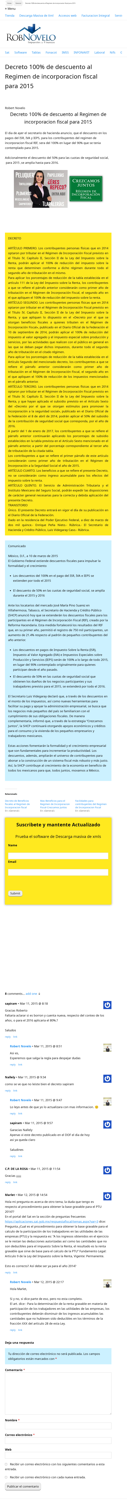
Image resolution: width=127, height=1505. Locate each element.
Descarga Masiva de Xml (36, 15)
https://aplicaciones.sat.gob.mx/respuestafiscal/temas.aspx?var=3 (51, 1221)
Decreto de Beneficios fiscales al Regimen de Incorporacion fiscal (17, 804)
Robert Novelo (20, 1046)
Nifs (112, 52)
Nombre (12, 1420)
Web (8, 1449)
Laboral (99, 52)
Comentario (15, 1370)
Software (20, 52)
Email (12, 862)
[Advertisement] (58, 946)
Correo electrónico (20, 1435)
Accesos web (68, 15)
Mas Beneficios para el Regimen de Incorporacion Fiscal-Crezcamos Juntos (55, 804)
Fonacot (51, 52)
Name (12, 845)
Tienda (9, 15)
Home (9, 3)
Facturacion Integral (96, 15)
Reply (8, 1036)
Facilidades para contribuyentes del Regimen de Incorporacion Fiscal (91, 804)
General (18, 3)
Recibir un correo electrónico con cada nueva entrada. (48, 1477)
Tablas (36, 52)
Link (15, 1036)
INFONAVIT (81, 52)
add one (31, 994)
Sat (7, 52)
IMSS (65, 52)
